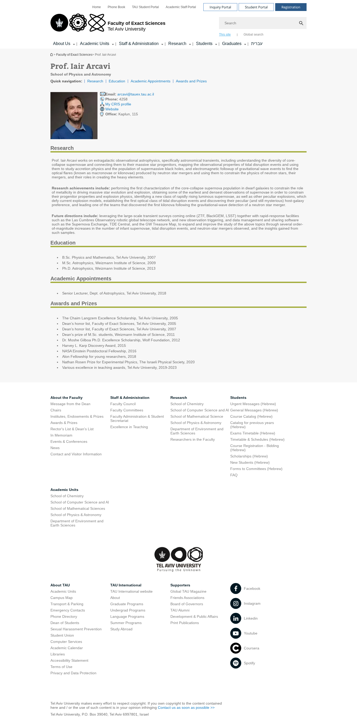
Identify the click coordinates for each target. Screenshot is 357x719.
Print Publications (184, 623)
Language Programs (127, 616)
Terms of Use (61, 667)
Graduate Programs (126, 604)
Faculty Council (123, 404)
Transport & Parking (66, 604)
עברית (256, 43)
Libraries (57, 654)
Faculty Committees (126, 410)
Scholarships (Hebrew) (249, 456)
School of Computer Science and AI (199, 410)
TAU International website (131, 591)
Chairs (55, 410)
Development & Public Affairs (194, 616)
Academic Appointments (150, 81)
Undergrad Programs (127, 610)
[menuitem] (96, 7)
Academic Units (94, 43)
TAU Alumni (179, 610)
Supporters (180, 585)
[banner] (178, 24)
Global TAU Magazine (188, 591)
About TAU (60, 585)
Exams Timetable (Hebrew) (252, 433)
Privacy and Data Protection (73, 673)
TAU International (125, 585)
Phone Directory (63, 616)
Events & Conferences (68, 441)
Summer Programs (126, 623)
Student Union (62, 635)
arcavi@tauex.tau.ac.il (135, 94)
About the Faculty (66, 397)
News (55, 448)
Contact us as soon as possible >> (186, 707)
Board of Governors (186, 604)
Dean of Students (64, 623)
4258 (116, 99)
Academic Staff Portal (181, 7)
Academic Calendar (66, 648)
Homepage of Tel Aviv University (52, 54)
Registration (290, 7)
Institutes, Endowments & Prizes (76, 416)
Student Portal (256, 7)
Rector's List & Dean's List (72, 429)
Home (96, 7)
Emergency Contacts (67, 610)
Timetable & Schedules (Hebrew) (257, 439)
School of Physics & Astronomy (195, 423)
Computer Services (66, 641)
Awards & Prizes (63, 423)
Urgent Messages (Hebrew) (253, 404)
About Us (61, 43)
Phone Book (116, 7)
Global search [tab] (253, 34)
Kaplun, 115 (121, 114)
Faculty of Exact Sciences (74, 54)
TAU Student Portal (145, 7)
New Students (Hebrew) (250, 462)
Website (112, 109)
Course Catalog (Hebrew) (251, 416)
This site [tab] (225, 34)
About (115, 598)
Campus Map (61, 598)
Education (117, 81)
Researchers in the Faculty (192, 439)
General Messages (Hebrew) (254, 410)
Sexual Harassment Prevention (76, 629)
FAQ (234, 475)
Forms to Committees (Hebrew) (256, 469)
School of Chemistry (187, 404)
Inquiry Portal (220, 7)
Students (204, 43)
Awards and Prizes (191, 81)
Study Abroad (121, 629)
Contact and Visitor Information (76, 454)
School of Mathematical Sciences (77, 508)
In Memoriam (61, 435)
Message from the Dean (70, 404)
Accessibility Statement (69, 660)
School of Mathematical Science (196, 416)
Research (177, 43)
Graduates (231, 43)
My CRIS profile (118, 104)
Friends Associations (187, 598)
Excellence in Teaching (129, 427)
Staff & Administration (139, 43)
